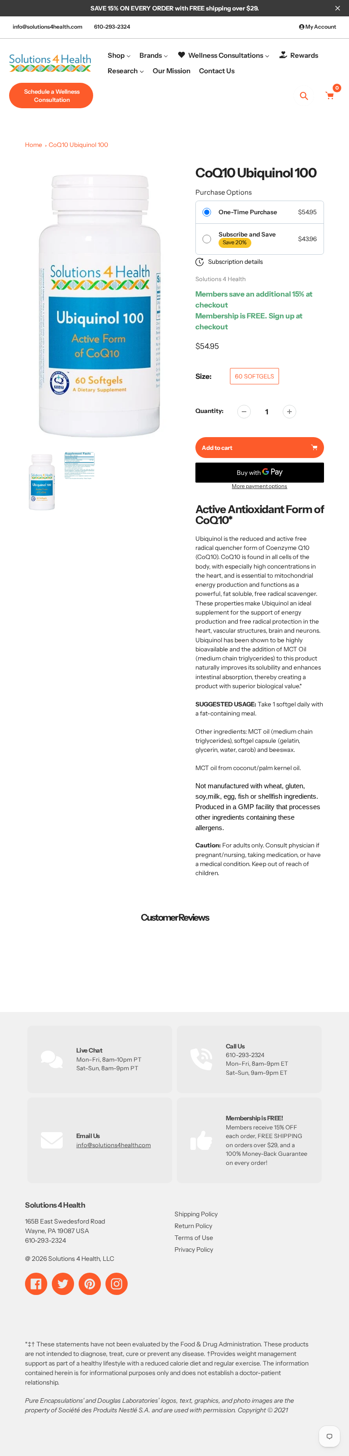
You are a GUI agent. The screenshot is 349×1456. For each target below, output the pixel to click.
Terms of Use (193, 1238)
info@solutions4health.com (47, 26)
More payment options (259, 486)
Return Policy (193, 1226)
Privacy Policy (193, 1249)
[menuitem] (119, 55)
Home (33, 144)
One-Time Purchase (248, 212)
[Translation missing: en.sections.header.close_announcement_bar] (337, 8)
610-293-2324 (112, 26)
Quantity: (209, 410)
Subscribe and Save (247, 234)
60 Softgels (254, 376)
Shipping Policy (196, 1214)
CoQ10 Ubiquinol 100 (78, 144)
